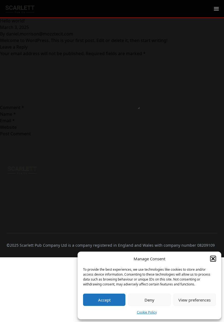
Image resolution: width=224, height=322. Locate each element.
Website (8, 127)
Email (7, 121)
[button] (213, 258)
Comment (12, 108)
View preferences (194, 300)
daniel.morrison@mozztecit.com (39, 34)
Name (8, 114)
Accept (104, 300)
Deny (149, 300)
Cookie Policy (147, 312)
